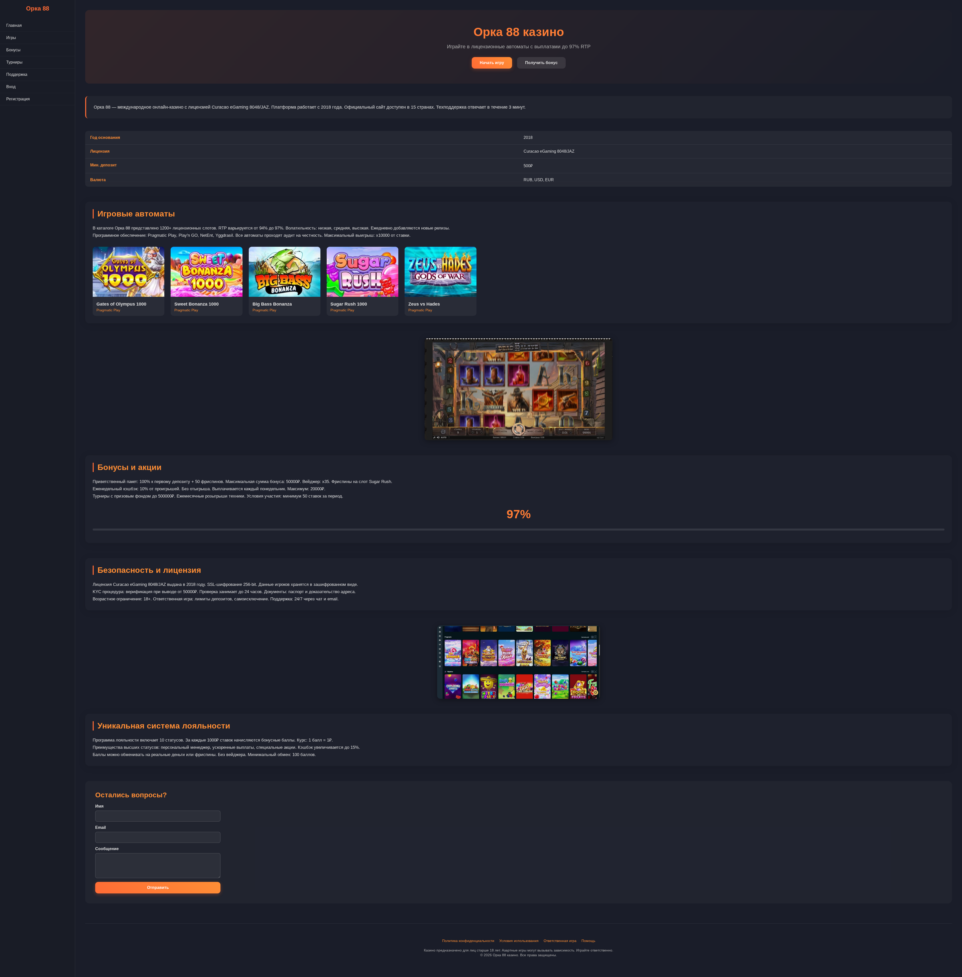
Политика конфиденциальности (468, 941)
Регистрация (18, 99)
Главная (14, 25)
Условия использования (519, 941)
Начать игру (492, 63)
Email (100, 827)
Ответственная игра (560, 941)
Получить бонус (541, 63)
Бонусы (13, 50)
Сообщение (107, 849)
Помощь (588, 941)
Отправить (158, 887)
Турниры (14, 62)
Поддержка (16, 74)
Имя (99, 806)
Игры (11, 38)
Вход (11, 87)
